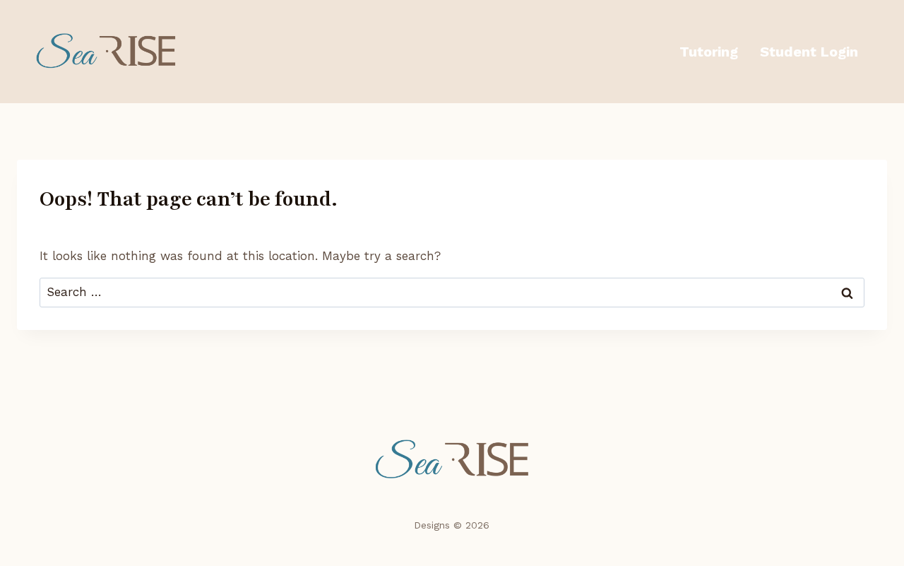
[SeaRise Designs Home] (452, 460)
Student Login (809, 51)
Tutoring (708, 51)
